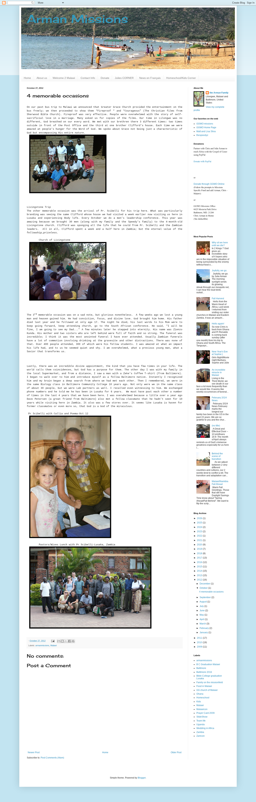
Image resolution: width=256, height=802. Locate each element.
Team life (201, 720)
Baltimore (201, 668)
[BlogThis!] (62, 641)
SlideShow (201, 716)
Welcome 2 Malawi (64, 77)
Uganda (200, 724)
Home (27, 77)
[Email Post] (52, 641)
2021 (200, 540)
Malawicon (201, 709)
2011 (200, 638)
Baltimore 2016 (204, 672)
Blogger (142, 777)
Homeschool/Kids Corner (181, 77)
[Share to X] (66, 641)
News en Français (150, 77)
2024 (200, 527)
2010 (200, 642)
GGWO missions (204, 123)
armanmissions (42, 645)
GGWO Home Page (206, 127)
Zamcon (200, 736)
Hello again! (218, 323)
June (202, 610)
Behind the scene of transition (217, 456)
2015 (200, 566)
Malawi (53, 645)
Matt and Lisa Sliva (206, 131)
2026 (200, 518)
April (202, 619)
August (203, 601)
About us (42, 77)
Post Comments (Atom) (52, 757)
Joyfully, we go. (219, 270)
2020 (200, 544)
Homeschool (202, 697)
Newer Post (34, 752)
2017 (200, 557)
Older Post (176, 752)
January (204, 632)
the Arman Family (219, 92)
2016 (200, 562)
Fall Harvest (218, 298)
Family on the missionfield (209, 682)
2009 (200, 646)
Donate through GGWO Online (209, 184)
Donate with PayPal (202, 161)
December (205, 583)
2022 (200, 535)
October (204, 588)
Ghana (199, 694)
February (204, 628)
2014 (200, 571)
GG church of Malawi (207, 690)
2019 (200, 549)
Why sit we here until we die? (220, 243)
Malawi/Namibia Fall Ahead (220, 482)
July (202, 606)
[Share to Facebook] (69, 641)
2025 (200, 522)
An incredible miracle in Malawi (218, 373)
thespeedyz (202, 135)
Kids (198, 701)
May (202, 615)
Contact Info (88, 77)
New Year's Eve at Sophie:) (220, 353)
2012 (200, 579)
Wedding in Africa (205, 728)
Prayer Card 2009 (205, 713)
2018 (200, 553)
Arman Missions (77, 19)
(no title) (216, 425)
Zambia (200, 732)
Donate (105, 77)
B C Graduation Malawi (208, 664)
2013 (200, 575)
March (203, 623)
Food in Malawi (204, 686)
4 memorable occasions (211, 591)
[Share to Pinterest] (73, 641)
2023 (200, 531)
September (205, 597)
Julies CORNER (124, 77)
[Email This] (59, 641)
